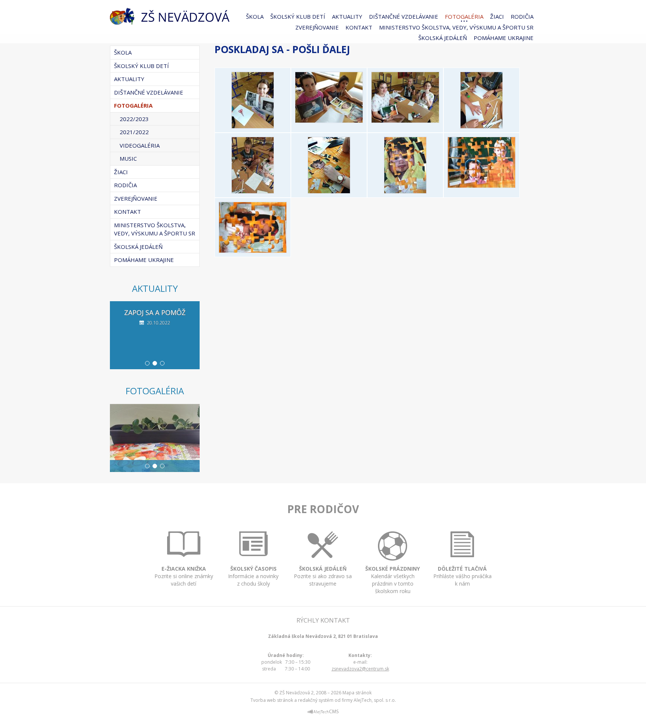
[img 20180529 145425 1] (329, 191)
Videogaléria (140, 145)
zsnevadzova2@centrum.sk (360, 669)
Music (128, 158)
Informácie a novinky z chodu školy (253, 576)
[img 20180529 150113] (253, 251)
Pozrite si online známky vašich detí (183, 576)
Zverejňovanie (317, 27)
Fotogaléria (464, 16)
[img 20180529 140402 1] (405, 121)
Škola (255, 16)
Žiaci (497, 16)
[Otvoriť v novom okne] (323, 713)
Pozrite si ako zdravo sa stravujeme (323, 576)
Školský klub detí (297, 16)
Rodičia (522, 16)
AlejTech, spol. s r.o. (375, 700)
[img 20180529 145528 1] (405, 191)
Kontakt (358, 27)
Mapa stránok (357, 692)
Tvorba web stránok (271, 700)
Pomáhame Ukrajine (503, 37)
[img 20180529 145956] (481, 186)
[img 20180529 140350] (329, 121)
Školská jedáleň (442, 37)
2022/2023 (134, 119)
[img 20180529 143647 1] (252, 191)
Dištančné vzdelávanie (403, 16)
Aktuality (347, 16)
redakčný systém (315, 700)
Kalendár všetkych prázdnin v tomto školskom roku (392, 580)
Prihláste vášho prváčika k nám (462, 576)
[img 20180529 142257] (481, 126)
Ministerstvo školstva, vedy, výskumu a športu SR (456, 27)
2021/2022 (134, 132)
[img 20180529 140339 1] (252, 126)
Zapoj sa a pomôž (154, 312)
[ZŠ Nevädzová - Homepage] (170, 16)
